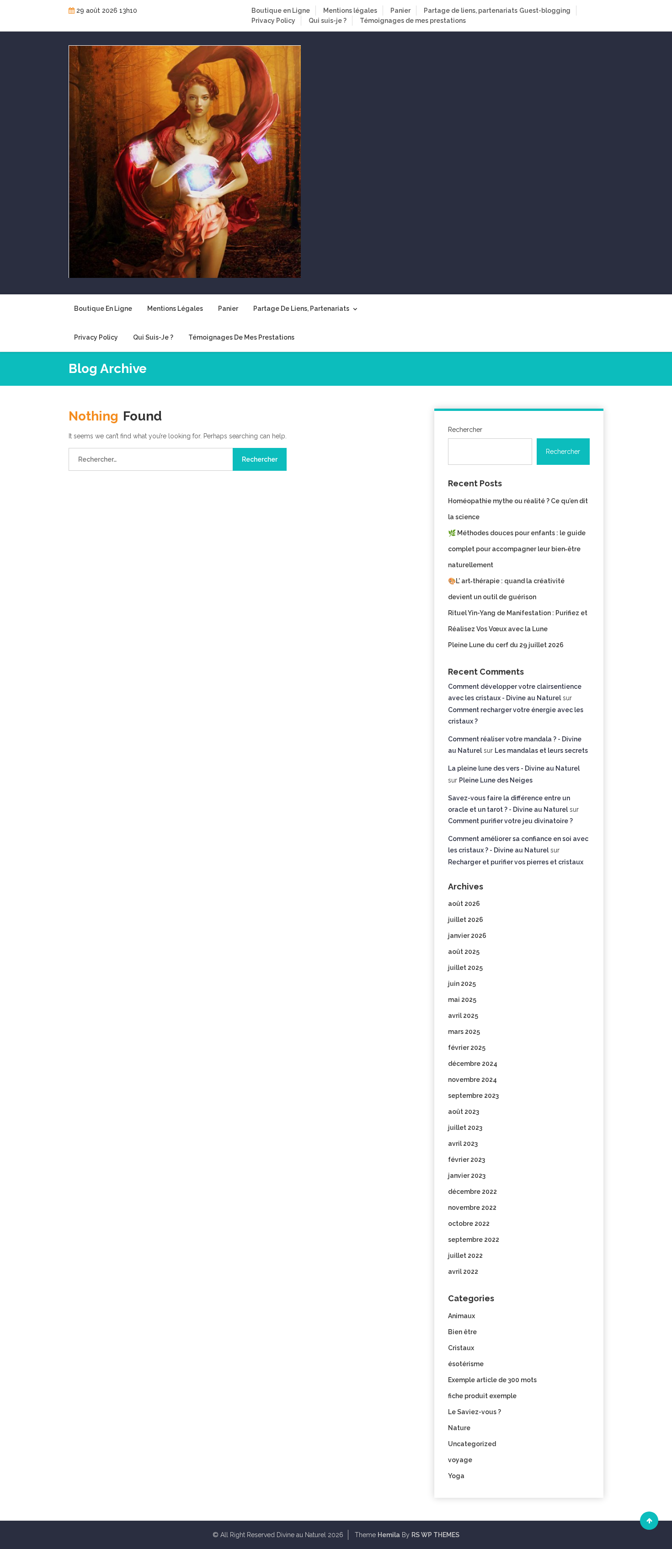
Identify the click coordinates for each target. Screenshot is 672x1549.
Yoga (456, 1476)
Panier (400, 10)
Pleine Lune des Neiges (496, 780)
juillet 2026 (465, 919)
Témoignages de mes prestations (413, 20)
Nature (459, 1428)
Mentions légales (350, 10)
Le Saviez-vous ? (474, 1412)
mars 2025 (464, 1031)
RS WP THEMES (435, 1534)
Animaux (461, 1316)
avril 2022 (463, 1271)
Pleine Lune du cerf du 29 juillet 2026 (506, 645)
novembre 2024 (472, 1079)
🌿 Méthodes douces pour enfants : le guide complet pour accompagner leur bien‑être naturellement (517, 549)
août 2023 (463, 1111)
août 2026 (464, 903)
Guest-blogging (545, 10)
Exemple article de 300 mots (492, 1380)
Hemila (389, 1534)
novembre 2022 (472, 1207)
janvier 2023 (466, 1175)
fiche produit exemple (482, 1396)
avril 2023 (463, 1143)
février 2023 (466, 1159)
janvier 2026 (467, 935)
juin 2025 (462, 983)
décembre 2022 (472, 1191)
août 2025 (464, 951)
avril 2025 (463, 1015)
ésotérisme (466, 1364)
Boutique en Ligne (280, 10)
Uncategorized (472, 1444)
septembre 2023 (473, 1095)
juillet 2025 (465, 967)
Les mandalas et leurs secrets (541, 750)
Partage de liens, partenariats (470, 10)
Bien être (462, 1332)
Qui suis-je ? (328, 20)
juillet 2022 (465, 1255)
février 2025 (466, 1047)
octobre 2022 (469, 1223)
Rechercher (465, 429)
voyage (460, 1460)
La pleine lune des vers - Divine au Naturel (514, 768)
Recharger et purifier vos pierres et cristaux (515, 862)
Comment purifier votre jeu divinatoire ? (510, 821)
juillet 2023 (465, 1127)
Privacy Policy (273, 20)
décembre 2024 (472, 1063)
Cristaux (461, 1348)
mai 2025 (462, 999)
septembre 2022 (473, 1239)
